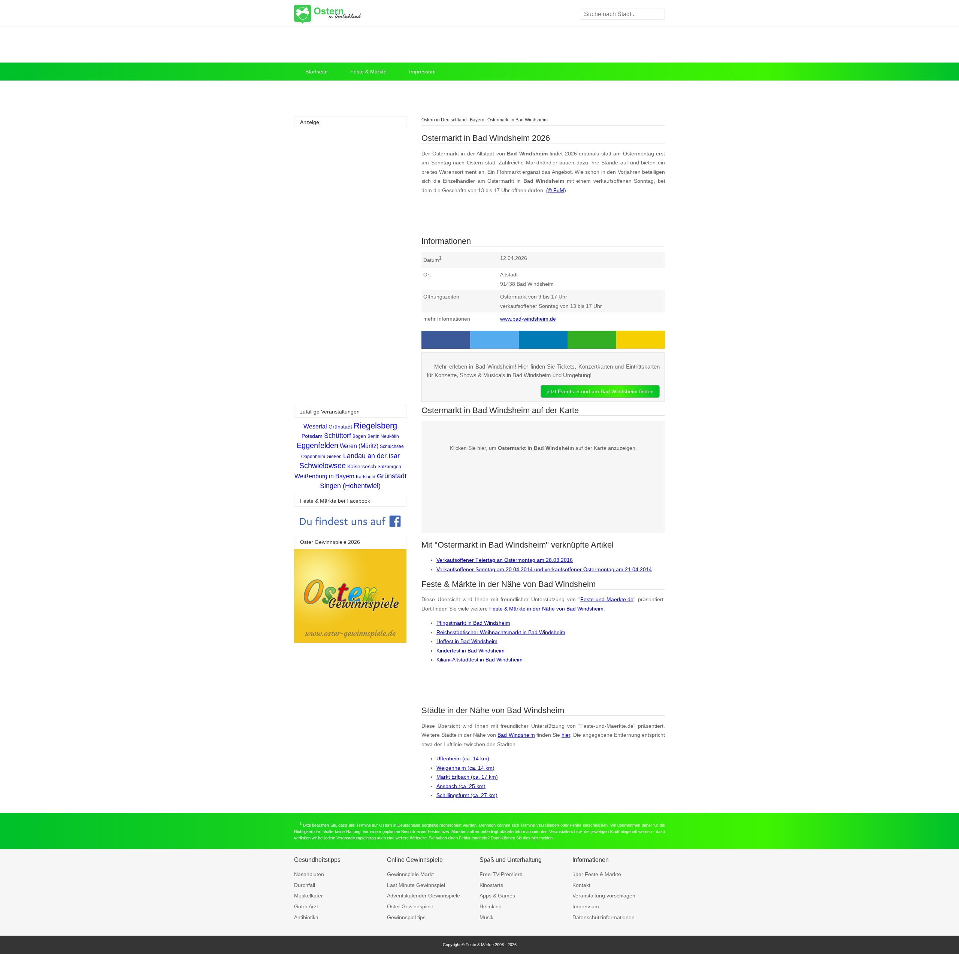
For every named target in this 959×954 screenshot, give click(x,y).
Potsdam (312, 436)
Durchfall (304, 885)
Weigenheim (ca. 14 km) (465, 768)
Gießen (334, 456)
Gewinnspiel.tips (406, 917)
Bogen (359, 436)
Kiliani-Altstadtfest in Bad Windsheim (479, 660)
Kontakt (581, 885)
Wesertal (315, 426)
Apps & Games (497, 896)
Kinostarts (491, 885)
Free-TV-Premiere (501, 874)
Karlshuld (365, 476)
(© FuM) (556, 190)
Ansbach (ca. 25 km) (460, 786)
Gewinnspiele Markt (410, 874)
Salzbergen (389, 466)
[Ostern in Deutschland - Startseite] (346, 14)
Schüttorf (337, 435)
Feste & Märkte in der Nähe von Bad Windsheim (546, 609)
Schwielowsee (322, 465)
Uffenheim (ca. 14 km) (462, 758)
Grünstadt (340, 427)
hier (566, 735)
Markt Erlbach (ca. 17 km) (467, 777)
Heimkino (491, 906)
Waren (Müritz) (359, 446)
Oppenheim (313, 456)
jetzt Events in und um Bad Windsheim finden (600, 391)
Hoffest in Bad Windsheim (466, 641)
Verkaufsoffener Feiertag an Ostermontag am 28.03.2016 (504, 560)
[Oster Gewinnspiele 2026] (350, 640)
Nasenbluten (309, 874)
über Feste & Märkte (596, 874)
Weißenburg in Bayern (324, 476)
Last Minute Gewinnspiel (416, 885)
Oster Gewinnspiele (410, 906)
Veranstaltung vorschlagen (603, 896)
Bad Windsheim (516, 735)
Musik (486, 917)
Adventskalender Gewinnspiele (423, 896)
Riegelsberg (375, 425)
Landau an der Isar (371, 456)
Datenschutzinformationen (603, 917)
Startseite (316, 72)
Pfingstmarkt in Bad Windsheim (473, 623)
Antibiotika (306, 917)
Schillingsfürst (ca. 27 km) (466, 795)
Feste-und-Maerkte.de (606, 599)
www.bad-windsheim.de (528, 319)
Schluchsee (392, 446)
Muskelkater (308, 896)
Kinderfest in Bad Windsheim (470, 651)
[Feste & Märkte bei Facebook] (350, 532)
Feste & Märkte (368, 72)
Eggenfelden (317, 445)
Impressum (422, 72)
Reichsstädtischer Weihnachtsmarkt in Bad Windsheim (500, 632)
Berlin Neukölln (383, 436)
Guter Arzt (306, 906)
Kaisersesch (361, 466)
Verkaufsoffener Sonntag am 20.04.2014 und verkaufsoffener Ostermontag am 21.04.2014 (544, 569)
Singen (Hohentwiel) (350, 486)
